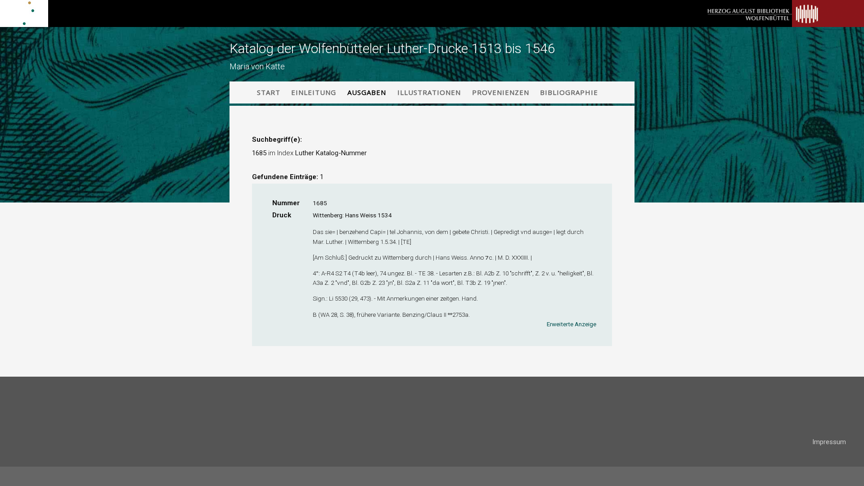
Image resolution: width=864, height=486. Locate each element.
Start (268, 92)
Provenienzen (500, 92)
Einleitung (313, 92)
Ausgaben (366, 92)
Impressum (829, 442)
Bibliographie (569, 92)
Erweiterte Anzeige (571, 324)
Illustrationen (429, 92)
